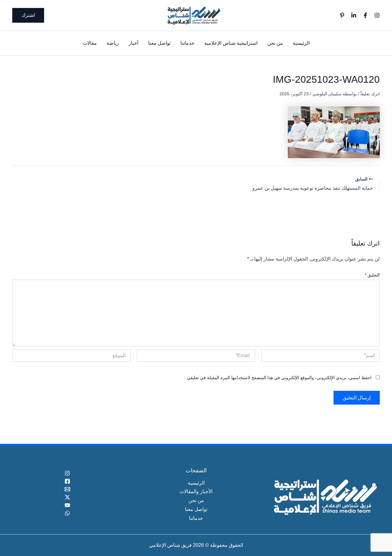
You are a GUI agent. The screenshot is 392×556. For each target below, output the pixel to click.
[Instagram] (377, 15)
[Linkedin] (353, 15)
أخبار (133, 43)
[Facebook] (365, 15)
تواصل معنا (159, 43)
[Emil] (67, 489)
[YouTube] (67, 505)
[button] (28, 15)
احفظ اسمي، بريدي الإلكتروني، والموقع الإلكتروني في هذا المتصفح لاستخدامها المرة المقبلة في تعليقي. (278, 377)
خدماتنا (187, 43)
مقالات (90, 43)
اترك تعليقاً (370, 93)
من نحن (275, 43)
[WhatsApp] (67, 513)
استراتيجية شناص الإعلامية (231, 43)
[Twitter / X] (67, 497)
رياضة (113, 43)
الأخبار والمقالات (196, 491)
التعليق (372, 274)
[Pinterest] (342, 15)
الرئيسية (301, 43)
